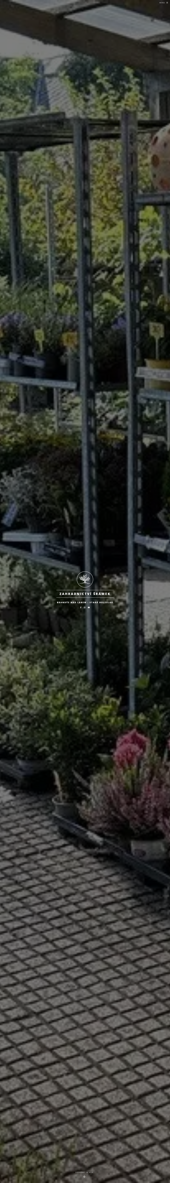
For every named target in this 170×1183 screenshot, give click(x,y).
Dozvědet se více (84, 1172)
